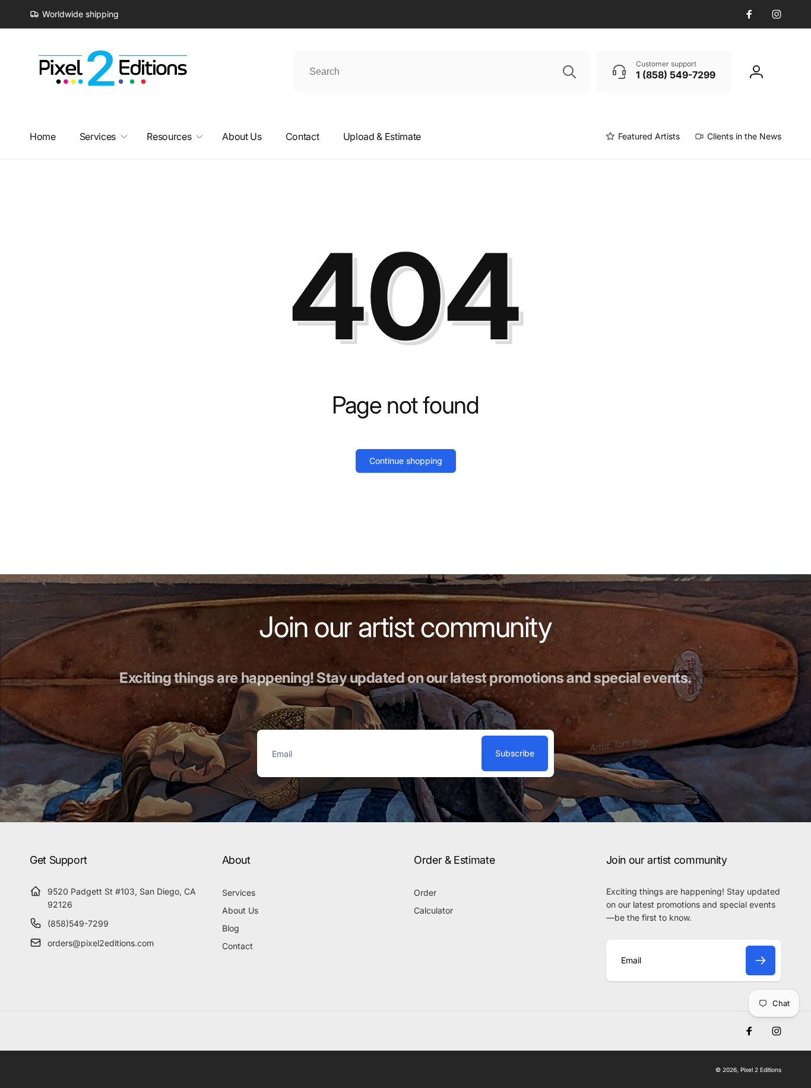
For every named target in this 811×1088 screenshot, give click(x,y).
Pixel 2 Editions (760, 1069)
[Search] (569, 72)
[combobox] (441, 72)
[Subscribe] (760, 960)
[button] (101, 136)
